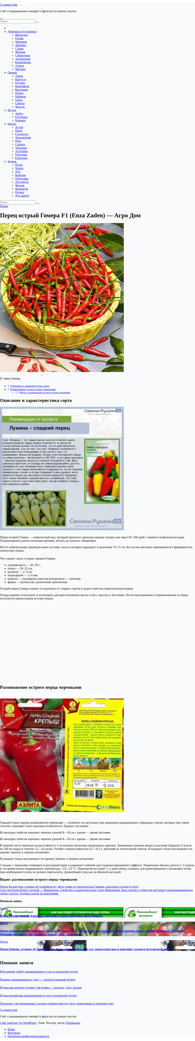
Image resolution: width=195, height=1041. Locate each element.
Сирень (20, 144)
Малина (20, 69)
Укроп (19, 168)
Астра (19, 127)
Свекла (20, 103)
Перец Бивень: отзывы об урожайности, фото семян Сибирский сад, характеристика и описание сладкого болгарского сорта (85, 949)
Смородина (22, 55)
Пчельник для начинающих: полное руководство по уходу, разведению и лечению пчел (57, 1003)
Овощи (12, 72)
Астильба (21, 151)
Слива (19, 48)
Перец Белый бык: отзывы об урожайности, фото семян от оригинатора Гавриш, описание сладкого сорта (69, 886)
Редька (19, 192)
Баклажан (21, 89)
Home (11, 1029)
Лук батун (22, 182)
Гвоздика (21, 154)
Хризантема (23, 137)
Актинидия (22, 58)
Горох (19, 99)
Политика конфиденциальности (28, 1036)
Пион (18, 130)
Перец (19, 93)
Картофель (22, 86)
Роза (18, 140)
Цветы (12, 123)
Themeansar (73, 1022)
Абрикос (20, 45)
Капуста (20, 79)
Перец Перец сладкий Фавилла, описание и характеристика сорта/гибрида (51, 916)
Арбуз (19, 113)
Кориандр (21, 188)
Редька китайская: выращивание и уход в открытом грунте (38, 995)
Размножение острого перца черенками (33, 389)
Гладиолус (22, 134)
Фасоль (20, 106)
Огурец (20, 82)
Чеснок (20, 185)
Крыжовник (23, 62)
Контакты (14, 1032)
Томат (19, 76)
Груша (19, 38)
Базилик (20, 175)
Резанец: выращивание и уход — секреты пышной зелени (37, 979)
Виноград (21, 34)
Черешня (21, 41)
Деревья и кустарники (22, 31)
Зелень (12, 161)
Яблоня (20, 52)
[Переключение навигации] (1, 18)
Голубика (21, 117)
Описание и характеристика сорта (29, 385)
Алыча (19, 65)
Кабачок (20, 96)
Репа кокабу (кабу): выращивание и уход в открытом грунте (39, 971)
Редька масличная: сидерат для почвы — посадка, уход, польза (41, 987)
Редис (19, 164)
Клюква (20, 120)
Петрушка (21, 178)
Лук (17, 171)
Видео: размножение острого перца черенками (45, 392)
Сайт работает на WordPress (18, 1022)
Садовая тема (8, 4)
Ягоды (12, 110)
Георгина (21, 158)
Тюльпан (21, 147)
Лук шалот (22, 195)
